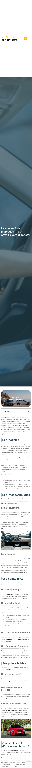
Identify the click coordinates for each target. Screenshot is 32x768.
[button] (25, 38)
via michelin (10, 716)
